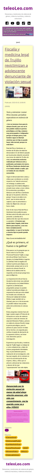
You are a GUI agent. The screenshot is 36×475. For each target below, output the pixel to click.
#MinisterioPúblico (12, 451)
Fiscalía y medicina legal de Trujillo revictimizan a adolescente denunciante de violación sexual (18, 65)
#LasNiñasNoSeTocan (13, 444)
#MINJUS (24, 451)
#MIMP (25, 448)
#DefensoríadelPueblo (13, 441)
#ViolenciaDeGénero (13, 455)
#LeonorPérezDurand (13, 448)
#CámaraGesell (11, 437)
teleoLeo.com (18, 8)
